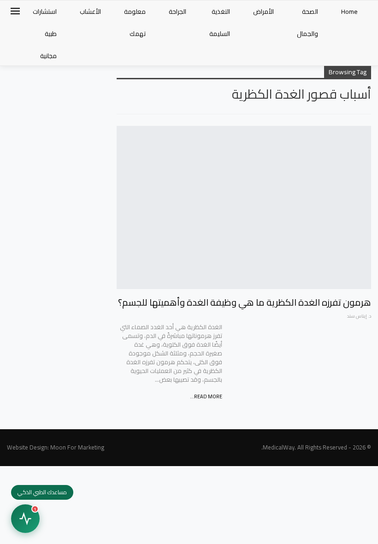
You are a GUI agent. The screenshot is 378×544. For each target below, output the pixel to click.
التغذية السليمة (219, 23)
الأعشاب (90, 12)
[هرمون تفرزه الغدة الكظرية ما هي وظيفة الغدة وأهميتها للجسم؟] (244, 207)
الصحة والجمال (307, 23)
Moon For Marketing (77, 447)
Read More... (206, 396)
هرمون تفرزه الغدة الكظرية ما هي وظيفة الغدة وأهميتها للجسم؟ (244, 302)
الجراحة (177, 12)
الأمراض (263, 12)
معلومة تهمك (135, 23)
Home (349, 12)
